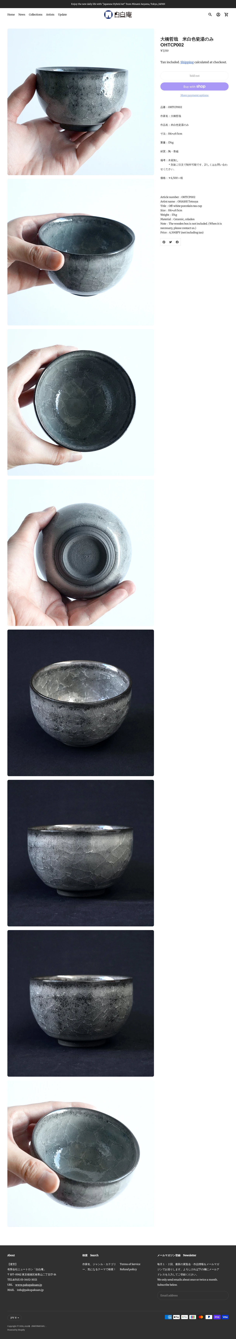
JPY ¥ (14, 1317)
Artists (50, 14)
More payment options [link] (195, 95)
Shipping (187, 62)
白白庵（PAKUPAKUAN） (35, 1326)
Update (62, 14)
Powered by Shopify (16, 1330)
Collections (35, 14)
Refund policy (128, 1269)
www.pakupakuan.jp (28, 1284)
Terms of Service (130, 1264)
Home (11, 14)
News (21, 14)
